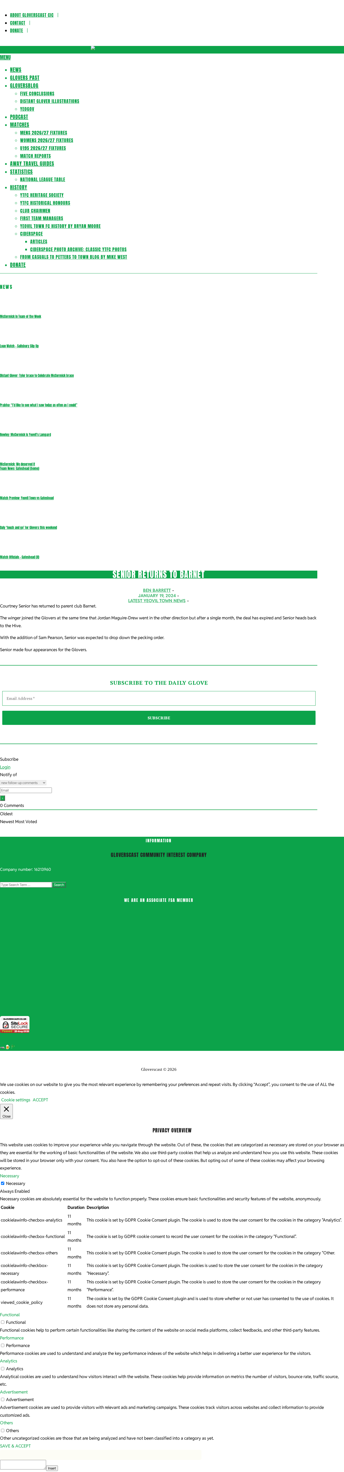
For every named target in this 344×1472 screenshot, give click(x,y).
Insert (52, 1468)
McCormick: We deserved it (17, 464)
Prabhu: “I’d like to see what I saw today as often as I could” (38, 405)
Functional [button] (10, 1314)
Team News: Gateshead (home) (19, 468)
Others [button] (6, 1423)
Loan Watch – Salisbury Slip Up (19, 346)
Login (5, 767)
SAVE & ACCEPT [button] (15, 1446)
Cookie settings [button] (15, 1100)
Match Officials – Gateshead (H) (19, 557)
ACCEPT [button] (40, 1100)
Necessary (15, 1183)
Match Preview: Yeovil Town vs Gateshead (27, 498)
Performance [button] (12, 1338)
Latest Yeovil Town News (157, 600)
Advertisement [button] (14, 1392)
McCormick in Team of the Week (20, 316)
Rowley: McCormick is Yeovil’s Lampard (25, 434)
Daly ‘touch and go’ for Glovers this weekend (28, 527)
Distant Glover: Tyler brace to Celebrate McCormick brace (37, 375)
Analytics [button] (8, 1361)
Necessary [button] (9, 1176)
